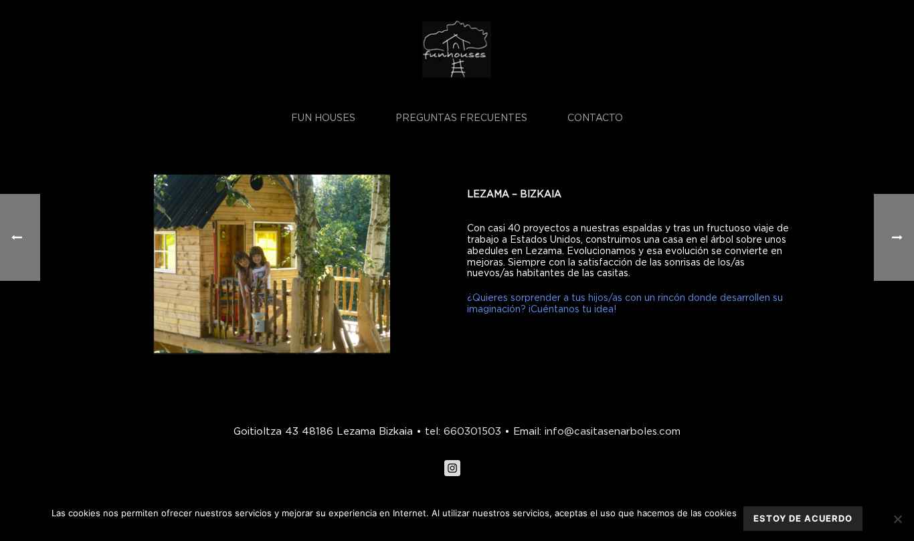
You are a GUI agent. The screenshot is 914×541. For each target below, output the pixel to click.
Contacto (595, 117)
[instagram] (452, 468)
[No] (897, 519)
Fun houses (323, 117)
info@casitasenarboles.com (610, 430)
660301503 (472, 430)
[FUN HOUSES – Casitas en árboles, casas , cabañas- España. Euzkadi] (457, 50)
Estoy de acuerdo (802, 518)
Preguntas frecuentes (461, 117)
